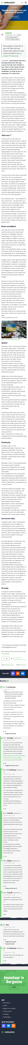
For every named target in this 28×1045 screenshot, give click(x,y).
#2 (4, 950)
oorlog (23, 659)
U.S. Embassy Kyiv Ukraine (11, 339)
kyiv (14, 658)
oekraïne (18, 658)
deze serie (15, 56)
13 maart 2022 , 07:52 (9, 863)
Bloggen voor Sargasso (9, 1008)
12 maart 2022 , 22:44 (9, 927)
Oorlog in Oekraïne (14, 39)
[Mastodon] (4, 1026)
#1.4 (20, 892)
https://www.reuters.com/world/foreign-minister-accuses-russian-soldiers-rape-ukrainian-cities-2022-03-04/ (14, 758)
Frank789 (10, 813)
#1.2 (20, 813)
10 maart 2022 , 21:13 (9, 815)
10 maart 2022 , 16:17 (9, 689)
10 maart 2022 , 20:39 (9, 774)
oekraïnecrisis (17, 659)
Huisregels (6, 1014)
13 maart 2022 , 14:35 (9, 895)
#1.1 (4, 772)
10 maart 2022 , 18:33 (9, 740)
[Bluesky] (9, 1026)
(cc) (19, 339)
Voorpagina (14, 7)
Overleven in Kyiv (13, 37)
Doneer (14, 987)
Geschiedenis (6, 1003)
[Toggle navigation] (26, 2)
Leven (19, 35)
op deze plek (5, 653)
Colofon (5, 1005)
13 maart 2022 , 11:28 (9, 952)
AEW (7, 925)
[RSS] (13, 1026)
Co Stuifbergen (11, 687)
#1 (21, 738)
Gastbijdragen (7, 1017)
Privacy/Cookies (7, 1011)
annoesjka (8, 33)
